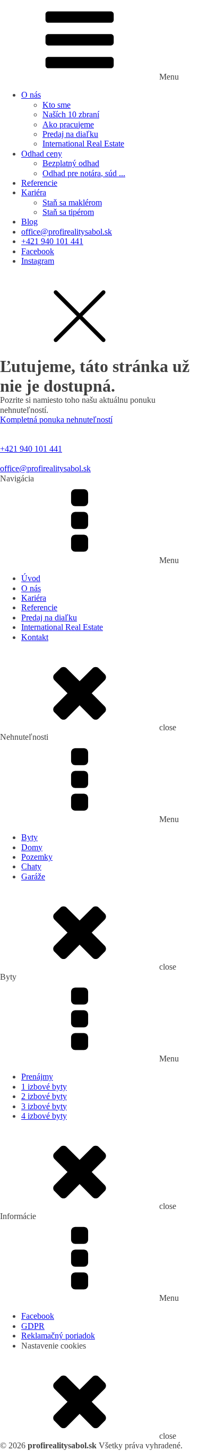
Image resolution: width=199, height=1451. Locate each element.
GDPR (33, 1326)
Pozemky (37, 856)
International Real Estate (83, 143)
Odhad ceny (41, 153)
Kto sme (56, 104)
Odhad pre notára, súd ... (83, 173)
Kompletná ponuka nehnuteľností (56, 419)
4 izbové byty (44, 1115)
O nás (31, 94)
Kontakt (34, 637)
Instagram (37, 260)
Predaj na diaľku (70, 134)
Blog (29, 221)
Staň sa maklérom (72, 202)
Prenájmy (37, 1076)
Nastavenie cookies (53, 1345)
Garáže (33, 876)
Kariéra (33, 192)
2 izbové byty (44, 1096)
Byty (29, 837)
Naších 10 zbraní (70, 114)
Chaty (31, 866)
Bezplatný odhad (70, 163)
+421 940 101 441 (52, 241)
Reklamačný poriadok (58, 1335)
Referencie (39, 182)
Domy (31, 847)
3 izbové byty (44, 1106)
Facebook (37, 251)
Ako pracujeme (68, 124)
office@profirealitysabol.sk (66, 231)
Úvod (30, 578)
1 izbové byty (44, 1086)
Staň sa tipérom (68, 212)
